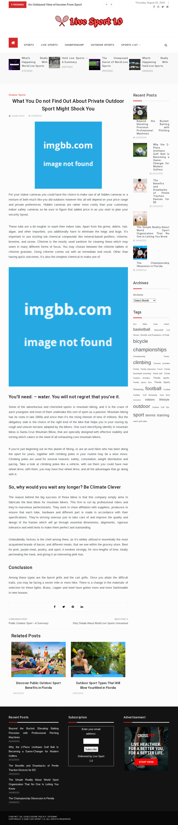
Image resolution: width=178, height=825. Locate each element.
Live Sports (49, 45)
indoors (150, 399)
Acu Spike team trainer (151, 324)
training (163, 415)
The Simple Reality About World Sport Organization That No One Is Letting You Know (153, 232)
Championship (74, 45)
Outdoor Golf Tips (160, 407)
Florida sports (161, 378)
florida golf (157, 373)
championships (150, 349)
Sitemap (52, 817)
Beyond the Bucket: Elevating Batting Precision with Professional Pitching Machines (153, 127)
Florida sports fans (142, 382)
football (153, 388)
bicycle (140, 341)
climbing (142, 362)
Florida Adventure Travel (151, 369)
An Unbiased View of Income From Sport (55, 4)
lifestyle (164, 399)
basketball (141, 329)
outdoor (141, 406)
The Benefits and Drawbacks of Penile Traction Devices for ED (161, 191)
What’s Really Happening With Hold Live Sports (155, 62)
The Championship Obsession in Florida (153, 264)
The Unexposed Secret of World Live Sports (115, 62)
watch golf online (140, 421)
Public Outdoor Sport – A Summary (28, 623)
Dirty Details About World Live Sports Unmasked (100, 623)
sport (138, 414)
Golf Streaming (150, 395)
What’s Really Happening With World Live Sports (34, 62)
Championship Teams (151, 356)
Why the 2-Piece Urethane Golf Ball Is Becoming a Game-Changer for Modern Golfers (161, 157)
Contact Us (15, 817)
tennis (150, 415)
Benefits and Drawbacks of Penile (155, 335)
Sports (29, 45)
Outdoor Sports (102, 45)
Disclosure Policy (35, 817)
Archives (138, 294)
